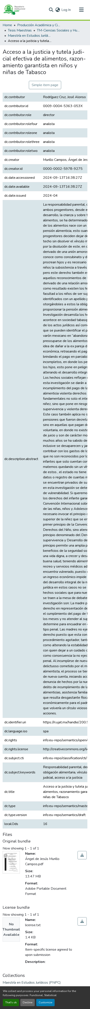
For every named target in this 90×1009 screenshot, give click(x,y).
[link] (82, 855)
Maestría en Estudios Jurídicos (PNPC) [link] (30, 35)
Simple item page (45, 85)
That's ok (11, 1002)
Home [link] (7, 25)
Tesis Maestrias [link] (20, 30)
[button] (14, 9)
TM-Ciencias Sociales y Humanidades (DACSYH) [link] (59, 30)
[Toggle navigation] (81, 10)
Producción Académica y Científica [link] (39, 25)
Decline (27, 1002)
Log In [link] (66, 9)
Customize (45, 1002)
